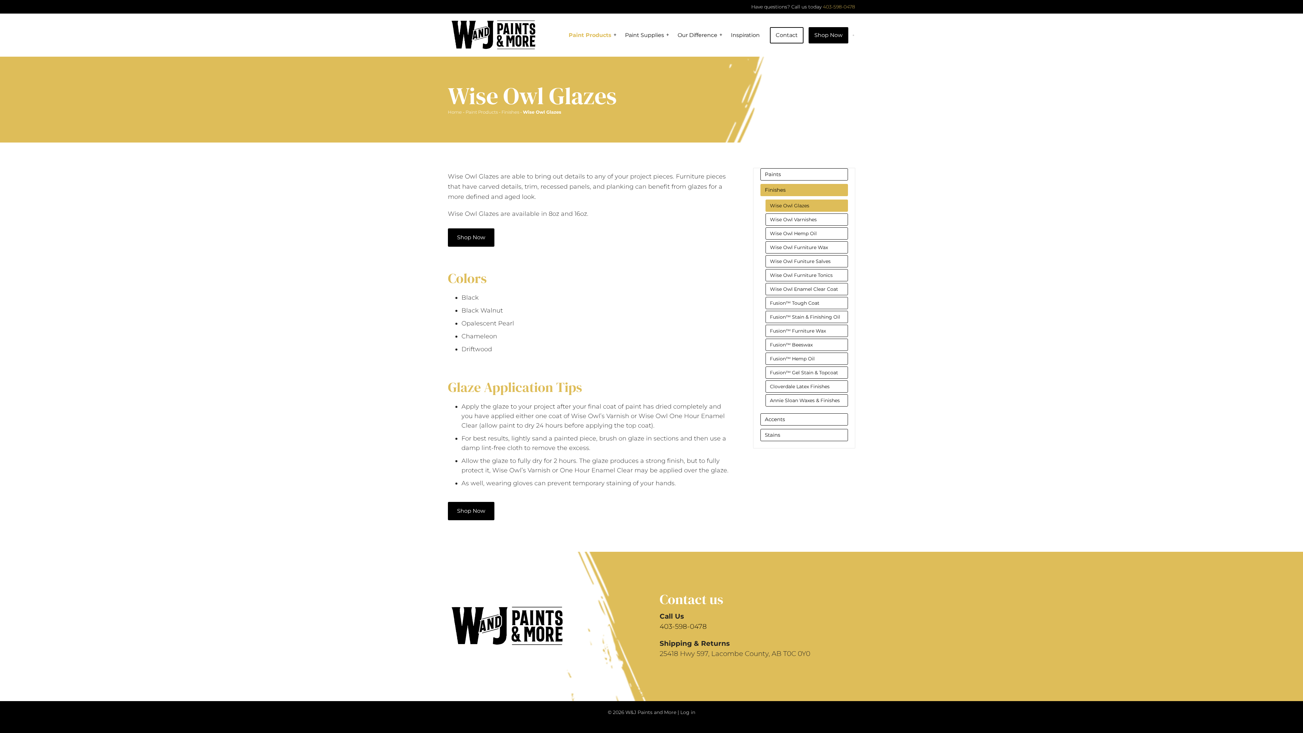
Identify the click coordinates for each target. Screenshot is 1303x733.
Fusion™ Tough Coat (794, 303)
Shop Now (828, 35)
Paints (773, 174)
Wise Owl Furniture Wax (799, 247)
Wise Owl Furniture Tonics (801, 275)
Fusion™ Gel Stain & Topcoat (804, 373)
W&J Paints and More (650, 712)
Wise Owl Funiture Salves (800, 261)
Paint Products (590, 35)
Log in (687, 712)
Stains (772, 435)
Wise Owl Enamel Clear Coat (804, 289)
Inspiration (745, 35)
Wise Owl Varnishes (793, 220)
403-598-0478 (839, 7)
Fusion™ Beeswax (791, 345)
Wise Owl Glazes (789, 206)
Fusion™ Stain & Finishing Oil (805, 317)
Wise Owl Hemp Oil (793, 233)
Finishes (510, 112)
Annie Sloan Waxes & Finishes (805, 400)
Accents (775, 419)
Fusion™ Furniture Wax (798, 331)
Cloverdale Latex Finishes (800, 386)
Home (455, 112)
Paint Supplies (644, 35)
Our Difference (697, 35)
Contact (787, 35)
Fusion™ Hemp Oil (792, 359)
